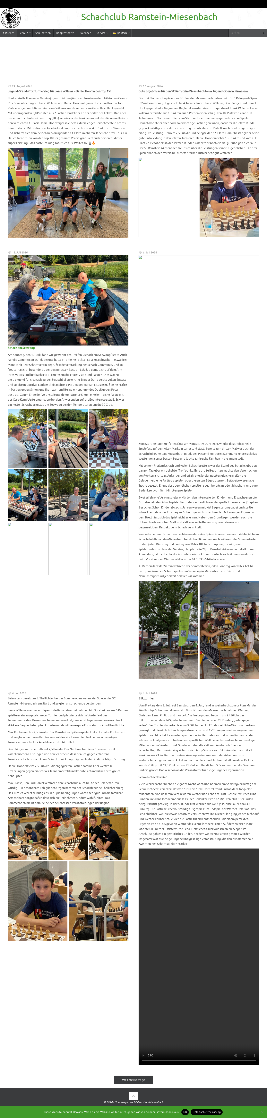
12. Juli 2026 (20, 252)
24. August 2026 (22, 86)
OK (185, 1112)
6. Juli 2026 (150, 252)
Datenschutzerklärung (207, 1112)
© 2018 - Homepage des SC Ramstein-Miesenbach (133, 1102)
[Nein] (262, 1112)
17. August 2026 (153, 86)
